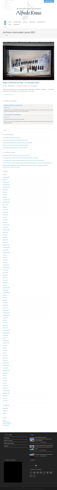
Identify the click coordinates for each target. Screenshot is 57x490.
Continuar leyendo (9, 94)
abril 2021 (5, 237)
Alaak (5, 86)
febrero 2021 (5, 240)
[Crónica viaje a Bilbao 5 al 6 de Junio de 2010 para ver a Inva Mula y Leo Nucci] (32, 447)
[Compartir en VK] (47, 472)
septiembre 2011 (6, 370)
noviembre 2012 (6, 342)
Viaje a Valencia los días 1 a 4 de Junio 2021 (21, 82)
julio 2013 (5, 338)
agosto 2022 (5, 214)
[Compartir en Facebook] (34, 472)
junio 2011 (5, 378)
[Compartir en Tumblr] (31, 476)
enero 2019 (5, 285)
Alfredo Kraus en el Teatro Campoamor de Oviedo (19, 155)
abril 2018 (5, 300)
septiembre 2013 (6, 332)
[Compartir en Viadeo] (34, 476)
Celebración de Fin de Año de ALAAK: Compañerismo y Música (15, 145)
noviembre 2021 (6, 224)
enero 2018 (5, 307)
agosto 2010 (5, 395)
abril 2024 (5, 197)
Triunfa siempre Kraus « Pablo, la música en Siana (13, 157)
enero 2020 (5, 262)
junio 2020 (5, 257)
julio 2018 (5, 295)
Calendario (16, 24)
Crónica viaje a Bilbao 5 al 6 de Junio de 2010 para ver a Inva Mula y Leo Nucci (44, 447)
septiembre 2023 (6, 202)
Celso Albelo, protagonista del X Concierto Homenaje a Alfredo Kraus (38, 162)
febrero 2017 (5, 325)
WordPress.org (6, 425)
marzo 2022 (5, 219)
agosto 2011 (5, 373)
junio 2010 (5, 398)
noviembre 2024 (6, 184)
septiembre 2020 (6, 252)
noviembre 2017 (6, 312)
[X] (32, 464)
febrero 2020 (5, 260)
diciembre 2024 (6, 182)
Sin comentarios (34, 86)
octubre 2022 (5, 212)
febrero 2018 (5, 305)
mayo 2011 (5, 380)
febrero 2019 (5, 282)
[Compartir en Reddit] (51, 472)
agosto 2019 (5, 272)
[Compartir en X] (31, 472)
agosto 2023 (5, 204)
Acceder (4, 420)
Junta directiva (41, 22)
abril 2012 (5, 353)
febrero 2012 (5, 358)
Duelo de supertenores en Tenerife (43, 454)
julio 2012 (5, 345)
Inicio (9, 22)
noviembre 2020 (6, 247)
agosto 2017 (5, 317)
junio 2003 (5, 400)
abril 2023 (5, 207)
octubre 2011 (5, 368)
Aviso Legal (6, 438)
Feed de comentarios (7, 423)
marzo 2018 (5, 302)
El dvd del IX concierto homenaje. (31, 157)
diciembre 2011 (6, 363)
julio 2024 (5, 192)
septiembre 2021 (6, 230)
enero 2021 (5, 242)
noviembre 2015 (6, 330)
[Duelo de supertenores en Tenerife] (32, 455)
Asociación (32, 22)
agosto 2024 (5, 189)
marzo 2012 (5, 355)
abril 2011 (5, 383)
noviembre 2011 (6, 365)
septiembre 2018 (6, 292)
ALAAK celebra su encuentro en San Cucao (11, 137)
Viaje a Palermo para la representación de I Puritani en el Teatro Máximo (43, 439)
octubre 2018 (5, 290)
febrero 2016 (5, 327)
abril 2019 (5, 277)
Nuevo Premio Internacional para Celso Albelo (33, 160)
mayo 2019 (5, 275)
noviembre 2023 (6, 199)
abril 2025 (5, 179)
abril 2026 (5, 174)
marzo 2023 (5, 209)
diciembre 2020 (6, 245)
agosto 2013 (5, 335)
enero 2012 (5, 360)
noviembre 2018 (6, 287)
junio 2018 (5, 297)
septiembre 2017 (6, 315)
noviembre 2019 (6, 267)
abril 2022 (5, 217)
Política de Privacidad (9, 443)
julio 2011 (5, 375)
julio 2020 (5, 255)
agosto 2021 (5, 232)
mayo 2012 (5, 350)
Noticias (25, 22)
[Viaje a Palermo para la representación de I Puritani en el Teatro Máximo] (32, 439)
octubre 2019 (5, 270)
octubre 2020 (5, 250)
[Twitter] (5, 24)
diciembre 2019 (6, 265)
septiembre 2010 (6, 393)
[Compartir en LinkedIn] (41, 472)
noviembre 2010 (6, 390)
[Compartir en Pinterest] (37, 472)
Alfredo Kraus (17, 22)
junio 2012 (5, 348)
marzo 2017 (5, 322)
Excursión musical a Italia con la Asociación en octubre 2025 (15, 140)
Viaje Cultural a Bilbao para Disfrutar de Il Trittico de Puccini (15, 147)
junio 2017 (5, 320)
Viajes (9, 24)
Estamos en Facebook (10, 460)
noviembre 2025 (6, 177)
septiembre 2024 (6, 187)
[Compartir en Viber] (44, 472)
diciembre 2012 (6, 340)
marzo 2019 (5, 280)
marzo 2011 (5, 385)
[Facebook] (5, 22)
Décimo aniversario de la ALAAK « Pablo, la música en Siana (15, 165)
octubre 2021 (5, 227)
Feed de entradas (6, 422)
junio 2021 (5, 235)
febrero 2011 (5, 388)
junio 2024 (5, 194)
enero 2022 (5, 222)
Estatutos (6, 446)
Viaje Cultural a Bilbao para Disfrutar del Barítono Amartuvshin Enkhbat (17, 142)
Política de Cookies (8, 440)
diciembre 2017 (6, 310)
